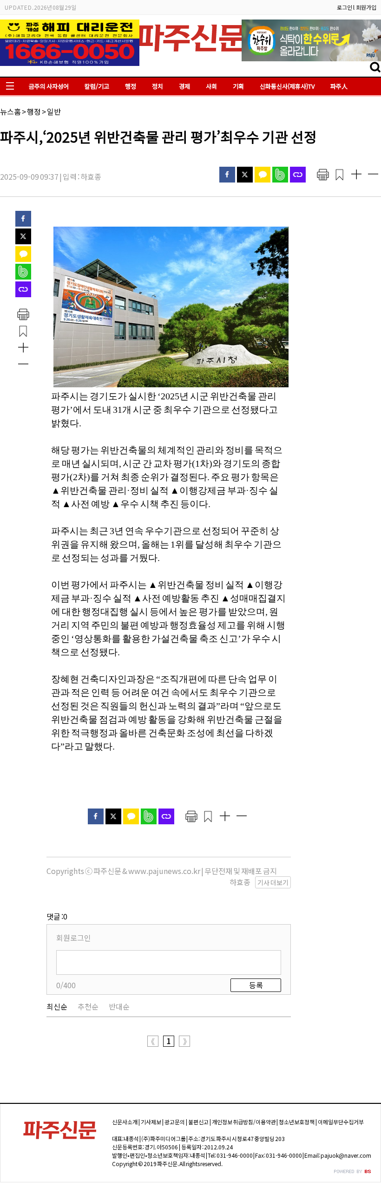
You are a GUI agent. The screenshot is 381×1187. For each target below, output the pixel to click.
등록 (256, 985)
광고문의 (174, 1122)
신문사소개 (125, 1122)
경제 (184, 86)
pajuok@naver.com (346, 1155)
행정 (130, 86)
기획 (238, 86)
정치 (157, 86)
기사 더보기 (273, 882)
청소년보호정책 (297, 1122)
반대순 (119, 1006)
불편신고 (198, 1122)
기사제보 (151, 1122)
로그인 (344, 7)
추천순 (88, 1006)
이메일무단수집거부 (341, 1122)
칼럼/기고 (97, 86)
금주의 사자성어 (49, 86)
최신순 (56, 1006)
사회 (211, 86)
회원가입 (366, 7)
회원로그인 (73, 937)
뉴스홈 (10, 111)
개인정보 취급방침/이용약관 (244, 1122)
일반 (54, 111)
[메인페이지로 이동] (190, 54)
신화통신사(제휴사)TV (287, 86)
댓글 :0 (56, 916)
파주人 (339, 86)
